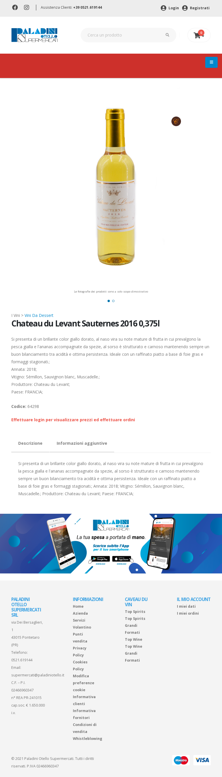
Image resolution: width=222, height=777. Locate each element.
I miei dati (186, 606)
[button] (108, 301)
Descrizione (30, 443)
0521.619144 (21, 660)
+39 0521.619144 (87, 7)
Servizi (79, 620)
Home (78, 606)
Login (173, 8)
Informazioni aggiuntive (82, 443)
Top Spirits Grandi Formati (135, 625)
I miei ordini (188, 613)
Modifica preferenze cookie (83, 682)
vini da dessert (39, 315)
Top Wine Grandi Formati (133, 653)
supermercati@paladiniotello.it (37, 675)
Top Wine (133, 639)
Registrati (199, 8)
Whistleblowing (87, 738)
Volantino (82, 627)
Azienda (80, 613)
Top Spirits (135, 611)
